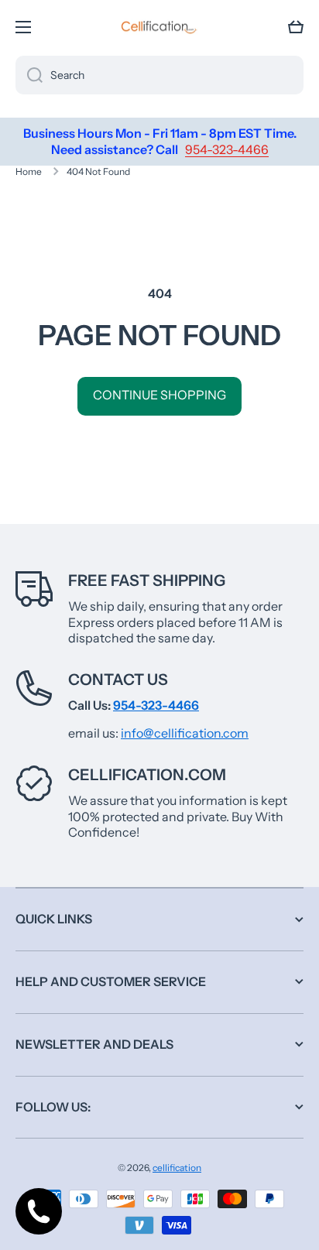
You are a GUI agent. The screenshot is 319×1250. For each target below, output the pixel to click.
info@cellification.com (185, 733)
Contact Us (118, 679)
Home (28, 171)
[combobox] (159, 75)
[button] (296, 27)
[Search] (29, 75)
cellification (177, 1167)
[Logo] (159, 27)
